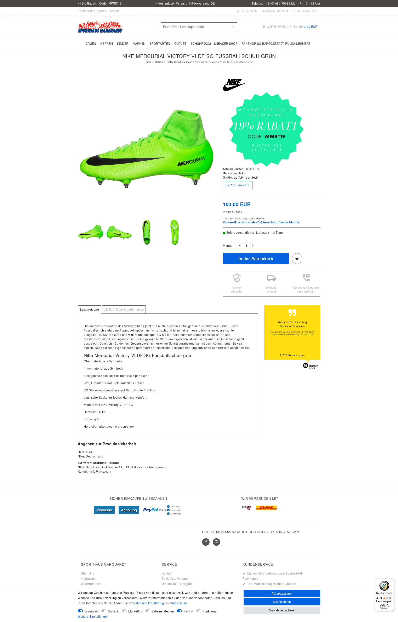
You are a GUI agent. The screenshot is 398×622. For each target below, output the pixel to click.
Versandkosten (256, 218)
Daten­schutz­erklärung (148, 603)
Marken (139, 43)
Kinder (123, 43)
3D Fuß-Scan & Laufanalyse (124, 309)
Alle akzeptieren (282, 593)
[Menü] (391, 580)
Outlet (180, 43)
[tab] (89, 309)
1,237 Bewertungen (292, 355)
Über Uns (87, 573)
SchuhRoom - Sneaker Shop (214, 43)
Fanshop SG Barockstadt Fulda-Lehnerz (276, 43)
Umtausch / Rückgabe (177, 584)
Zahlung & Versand (175, 578)
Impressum (89, 578)
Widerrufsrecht (91, 584)
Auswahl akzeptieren (282, 610)
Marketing (135, 611)
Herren (106, 43)
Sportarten (160, 43)
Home (148, 61)
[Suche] (233, 27)
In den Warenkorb (256, 258)
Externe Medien (163, 611)
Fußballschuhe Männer (179, 61)
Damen (90, 43)
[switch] (384, 606)
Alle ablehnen (282, 602)
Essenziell (91, 611)
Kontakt (167, 573)
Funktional (210, 611)
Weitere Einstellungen (93, 616)
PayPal (188, 611)
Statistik (113, 611)
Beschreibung (89, 309)
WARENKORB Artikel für (292, 26)
